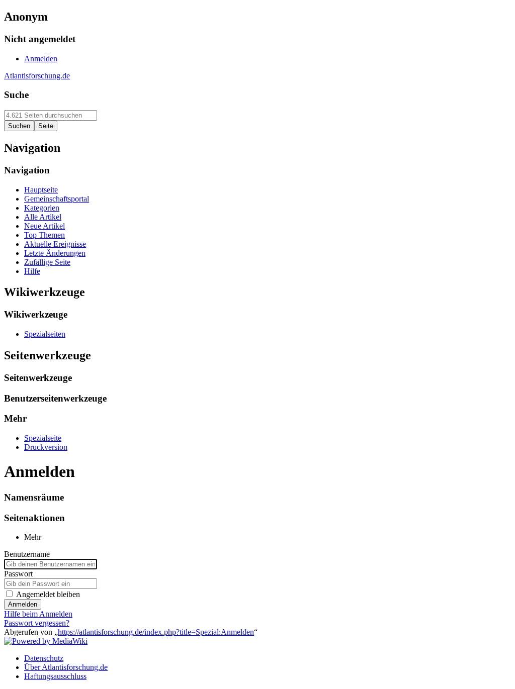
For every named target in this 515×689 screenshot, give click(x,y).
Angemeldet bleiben (48, 594)
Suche (16, 94)
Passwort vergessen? (36, 623)
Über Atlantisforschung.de (66, 667)
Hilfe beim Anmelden (38, 614)
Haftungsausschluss (55, 676)
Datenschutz (43, 658)
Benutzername (27, 554)
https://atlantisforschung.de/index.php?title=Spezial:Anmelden (156, 632)
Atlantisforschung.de (37, 75)
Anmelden (22, 604)
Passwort (18, 573)
